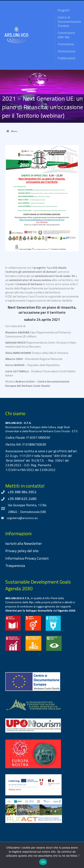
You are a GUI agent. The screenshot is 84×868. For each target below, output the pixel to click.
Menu (14, 131)
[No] (79, 855)
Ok (43, 862)
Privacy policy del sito (22, 551)
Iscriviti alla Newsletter (23, 543)
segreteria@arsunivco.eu (22, 518)
